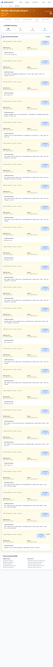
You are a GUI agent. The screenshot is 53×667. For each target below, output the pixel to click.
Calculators (35, 2)
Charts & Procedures (27, 19)
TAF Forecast (17, 19)
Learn (43, 2)
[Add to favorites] (34, 10)
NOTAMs (37, 19)
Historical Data (45, 19)
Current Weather (7, 19)
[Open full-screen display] (30, 10)
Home (20, 2)
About (49, 2)
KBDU (10, 6)
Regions (27, 2)
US (6, 6)
